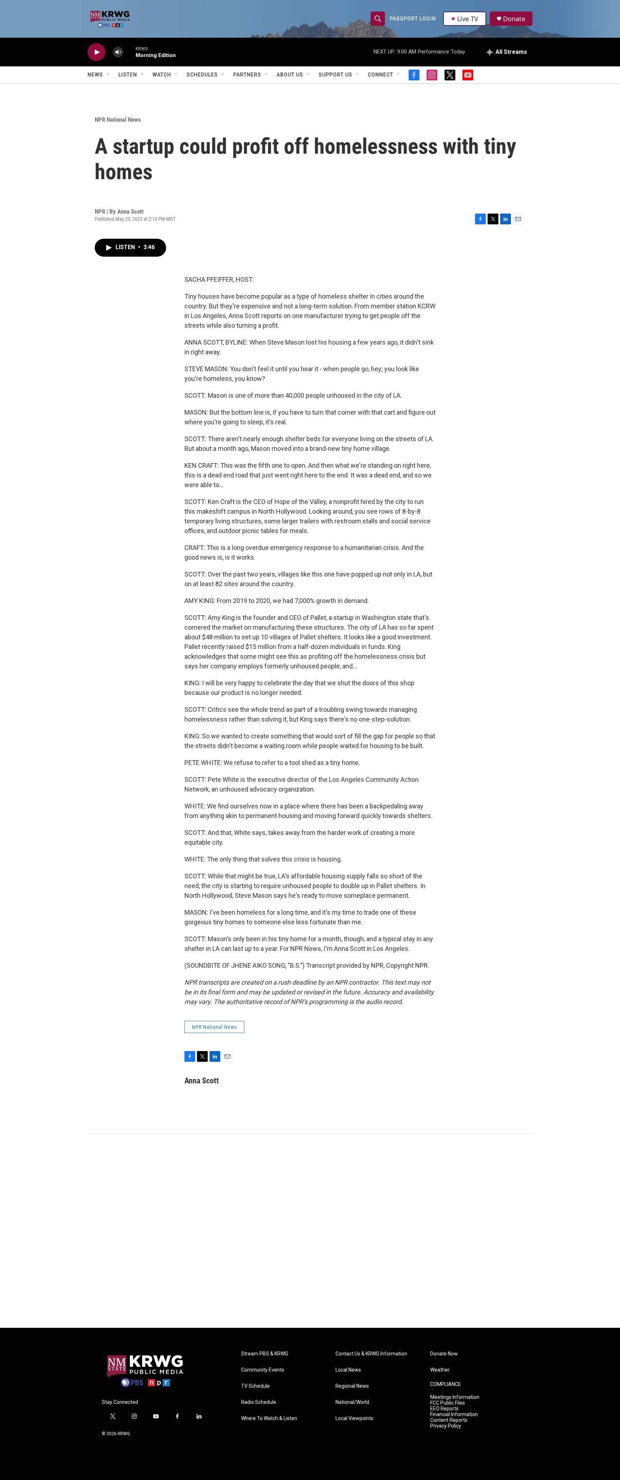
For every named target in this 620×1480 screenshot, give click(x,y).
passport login (413, 19)
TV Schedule (255, 1386)
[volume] (118, 52)
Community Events (262, 1370)
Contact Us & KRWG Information (371, 1354)
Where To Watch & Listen (269, 1418)
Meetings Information (454, 1397)
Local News (348, 1370)
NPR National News (118, 119)
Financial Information (454, 1414)
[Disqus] (310, 1231)
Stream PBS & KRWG (264, 1354)
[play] (96, 52)
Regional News (352, 1386)
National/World (352, 1402)
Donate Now (444, 1354)
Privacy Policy (445, 1426)
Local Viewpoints (354, 1418)
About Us (290, 75)
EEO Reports (444, 1408)
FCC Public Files (447, 1403)
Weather (440, 1370)
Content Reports (449, 1420)
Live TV (467, 18)
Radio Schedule (258, 1402)
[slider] (129, 52)
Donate (514, 19)
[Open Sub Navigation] (108, 75)
